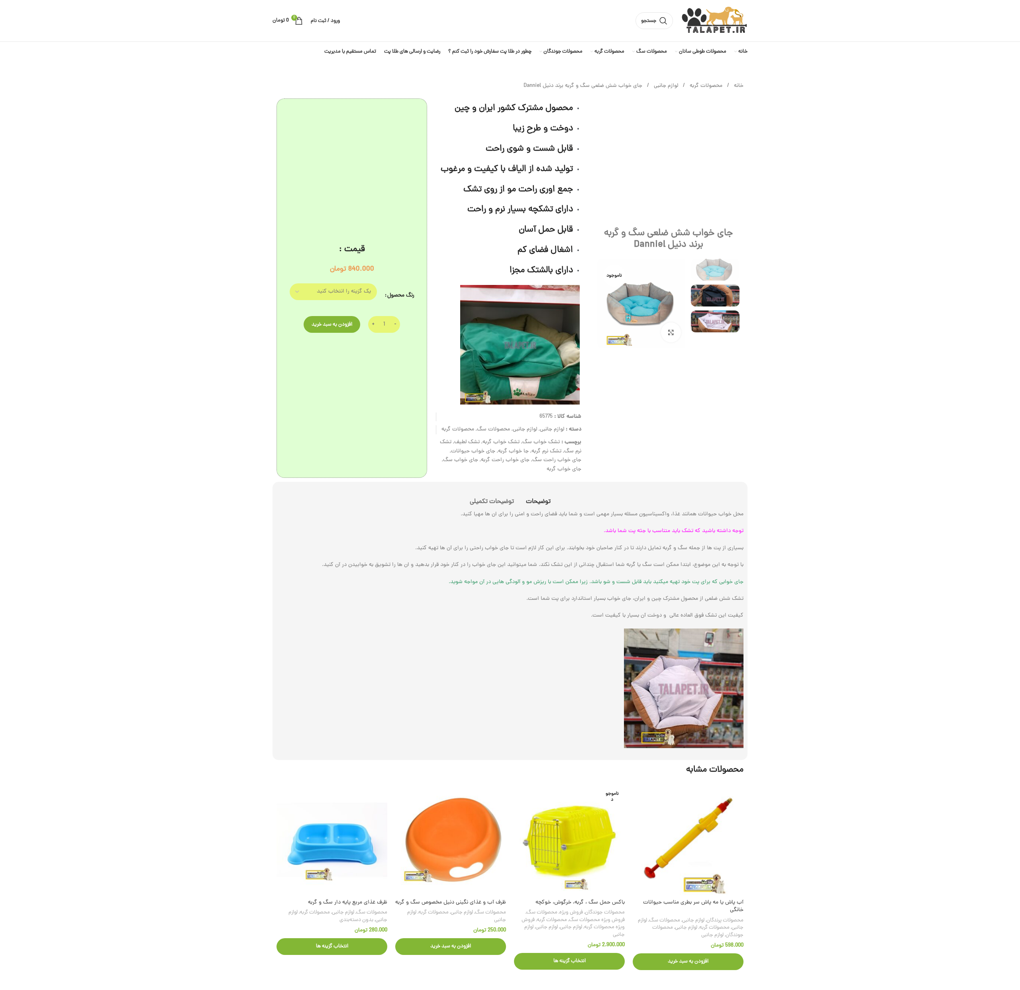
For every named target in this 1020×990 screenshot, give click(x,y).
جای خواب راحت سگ (556, 460)
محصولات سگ (493, 429)
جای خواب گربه (564, 469)
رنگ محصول (400, 295)
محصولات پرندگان (724, 920)
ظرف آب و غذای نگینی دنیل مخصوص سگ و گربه (450, 902)
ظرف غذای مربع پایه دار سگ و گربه (347, 902)
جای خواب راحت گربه (505, 460)
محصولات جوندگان (605, 912)
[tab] (538, 498)
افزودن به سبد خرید (332, 324)
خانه (737, 86)
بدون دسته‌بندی (356, 920)
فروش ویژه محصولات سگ (597, 920)
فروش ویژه (571, 912)
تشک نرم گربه (546, 451)
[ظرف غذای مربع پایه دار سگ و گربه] (332, 839)
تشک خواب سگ (541, 442)
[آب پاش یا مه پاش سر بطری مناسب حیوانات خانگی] (688, 839)
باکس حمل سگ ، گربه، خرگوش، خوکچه (580, 902)
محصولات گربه (705, 86)
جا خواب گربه (513, 451)
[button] (688, 961)
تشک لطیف (467, 442)
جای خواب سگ (460, 460)
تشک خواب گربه (501, 442)
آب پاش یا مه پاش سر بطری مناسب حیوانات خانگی (693, 906)
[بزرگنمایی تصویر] (671, 332)
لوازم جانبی (665, 86)
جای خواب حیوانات (473, 451)
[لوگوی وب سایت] (714, 21)
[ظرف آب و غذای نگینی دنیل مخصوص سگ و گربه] (450, 839)
